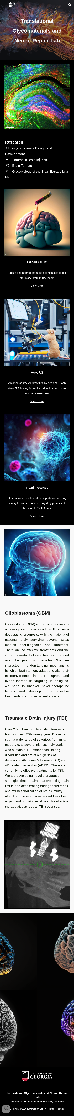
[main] (37, 30)
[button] (4, 4)
